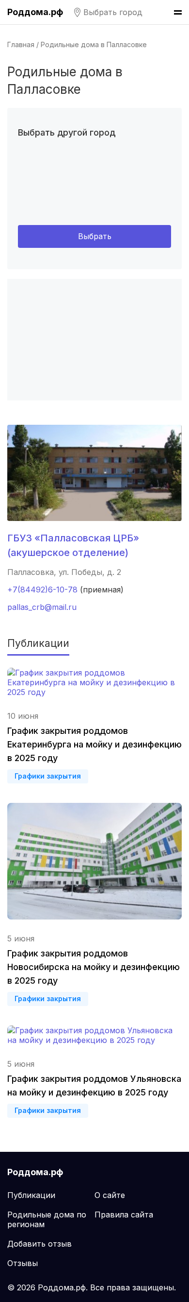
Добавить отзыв (39, 1244)
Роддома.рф (35, 12)
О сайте (109, 1195)
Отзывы (22, 1263)
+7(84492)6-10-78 (42, 589)
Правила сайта (123, 1214)
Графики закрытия (48, 776)
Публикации (31, 1195)
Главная (20, 44)
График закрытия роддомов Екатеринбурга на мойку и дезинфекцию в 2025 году (94, 744)
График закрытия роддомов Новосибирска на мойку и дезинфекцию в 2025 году (93, 967)
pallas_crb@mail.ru (42, 607)
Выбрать (94, 236)
